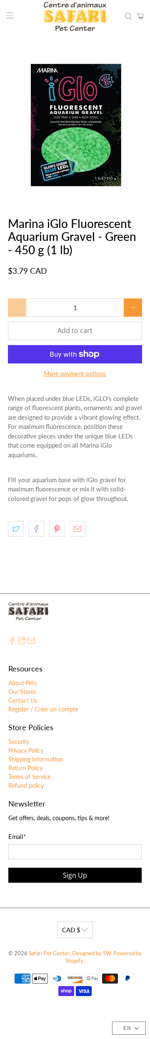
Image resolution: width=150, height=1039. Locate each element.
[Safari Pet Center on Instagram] (21, 642)
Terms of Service (29, 776)
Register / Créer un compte (43, 709)
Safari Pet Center (49, 953)
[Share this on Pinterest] (57, 529)
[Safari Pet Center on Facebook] (12, 642)
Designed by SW (91, 953)
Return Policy (25, 767)
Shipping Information (35, 759)
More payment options (75, 373)
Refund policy (26, 785)
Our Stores (22, 691)
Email (17, 836)
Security (18, 741)
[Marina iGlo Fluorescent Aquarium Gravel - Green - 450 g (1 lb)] (75, 125)
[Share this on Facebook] (36, 529)
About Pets (22, 682)
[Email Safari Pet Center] (31, 642)
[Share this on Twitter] (16, 529)
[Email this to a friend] (77, 529)
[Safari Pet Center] (75, 16)
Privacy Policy (25, 750)
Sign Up (75, 875)
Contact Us (22, 700)
